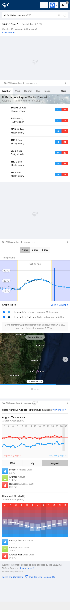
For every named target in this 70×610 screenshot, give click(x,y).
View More (58, 439)
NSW (17, 100)
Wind (17, 90)
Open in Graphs (58, 334)
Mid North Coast (31, 100)
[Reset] (59, 15)
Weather (6, 90)
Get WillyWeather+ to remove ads (20, 83)
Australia (6, 100)
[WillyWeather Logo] (7, 5)
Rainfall (28, 90)
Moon (47, 90)
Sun (38, 90)
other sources (25, 597)
